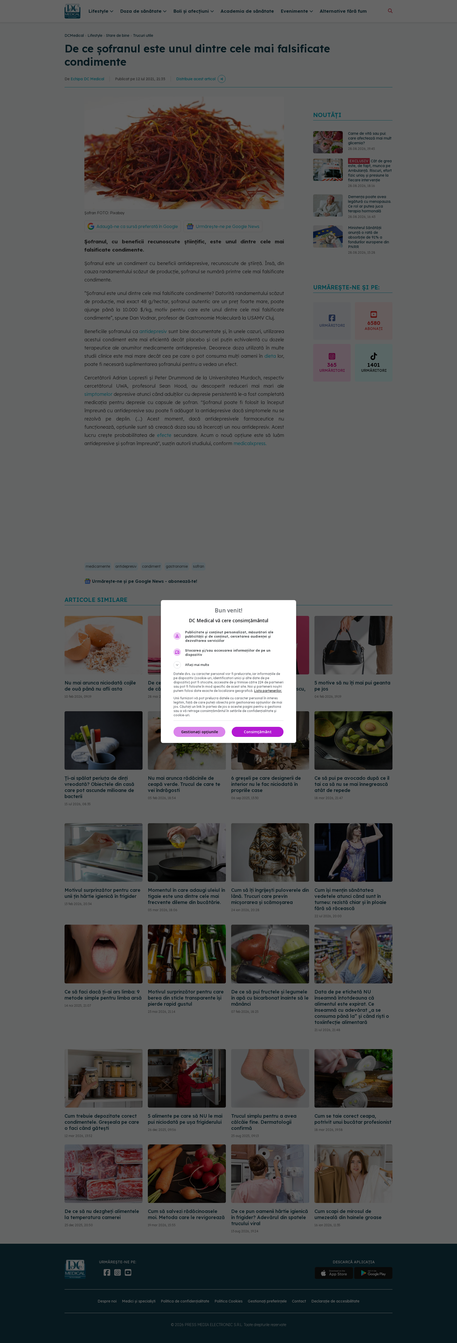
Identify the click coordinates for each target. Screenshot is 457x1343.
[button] (228, 665)
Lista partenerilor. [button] (268, 691)
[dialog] (228, 671)
